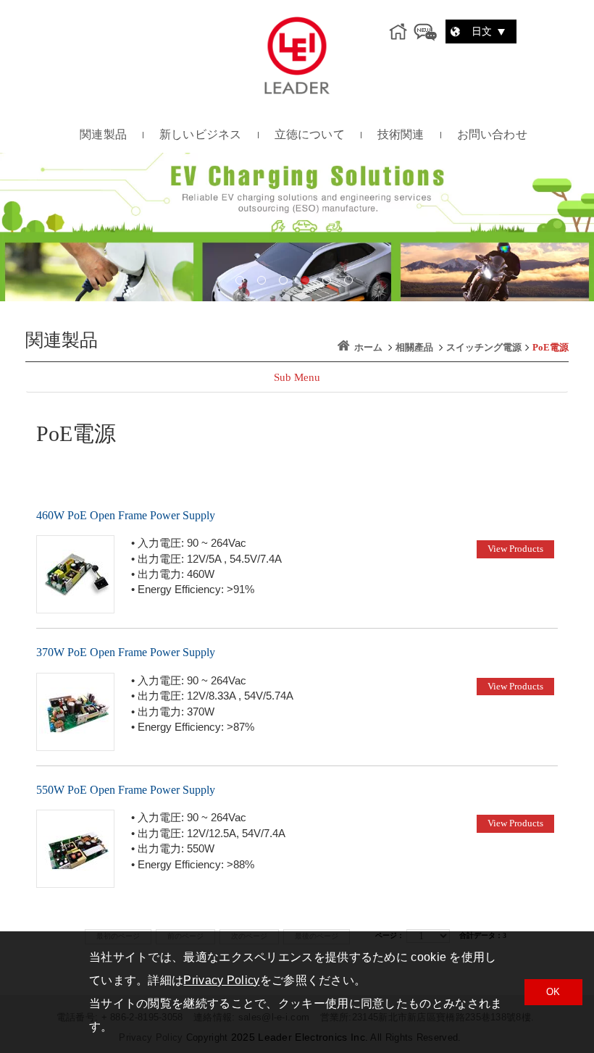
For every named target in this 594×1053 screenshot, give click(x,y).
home (400, 32)
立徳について (310, 134)
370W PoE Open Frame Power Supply (125, 652)
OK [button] (553, 991)
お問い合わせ (492, 134)
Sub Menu (297, 377)
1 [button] (242, 283)
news (425, 32)
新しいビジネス (200, 134)
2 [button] (264, 283)
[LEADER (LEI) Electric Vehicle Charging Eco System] (297, 227)
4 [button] (308, 283)
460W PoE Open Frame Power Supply (125, 515)
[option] (297, 227)
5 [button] (329, 283)
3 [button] (286, 283)
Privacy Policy (221, 980)
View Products (515, 548)
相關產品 (414, 347)
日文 (483, 31)
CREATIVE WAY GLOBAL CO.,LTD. (297, 55)
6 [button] (351, 283)
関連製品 (103, 134)
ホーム (368, 347)
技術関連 (400, 134)
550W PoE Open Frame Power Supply (125, 790)
